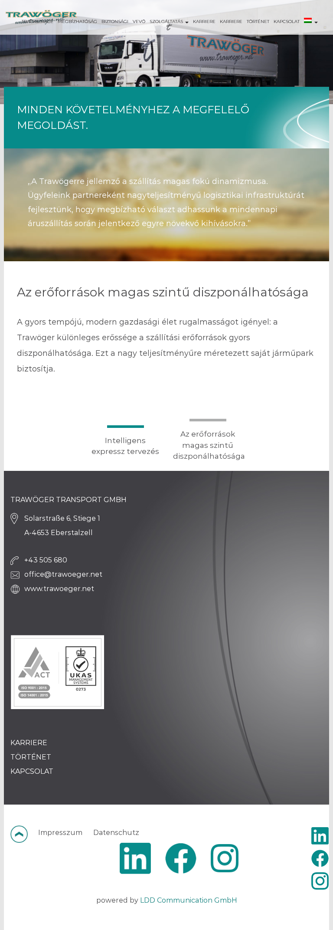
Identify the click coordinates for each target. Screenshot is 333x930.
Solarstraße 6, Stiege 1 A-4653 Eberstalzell (62, 525)
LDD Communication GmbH (188, 900)
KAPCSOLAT (287, 21)
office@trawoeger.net (63, 574)
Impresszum (60, 832)
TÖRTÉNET (258, 21)
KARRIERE (204, 21)
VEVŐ (139, 21)
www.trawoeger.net (59, 589)
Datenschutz (116, 832)
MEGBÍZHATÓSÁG (77, 21)
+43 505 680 (45, 560)
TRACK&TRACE (37, 21)
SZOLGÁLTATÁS (167, 21)
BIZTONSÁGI (114, 21)
